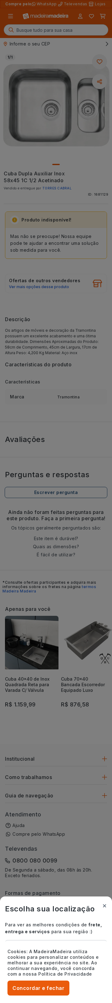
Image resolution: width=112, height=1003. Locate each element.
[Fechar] (104, 905)
